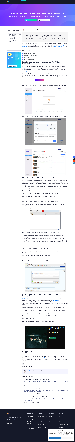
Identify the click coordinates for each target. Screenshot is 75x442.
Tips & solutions (41, 424)
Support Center (52, 421)
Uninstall (61, 427)
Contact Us (51, 419)
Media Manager (32, 2)
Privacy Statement (63, 440)
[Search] (19, 427)
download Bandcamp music (58, 46)
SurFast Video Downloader (30, 53)
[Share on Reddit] (74, 161)
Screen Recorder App (31, 425)
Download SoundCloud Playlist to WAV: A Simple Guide (37, 379)
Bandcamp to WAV (47, 188)
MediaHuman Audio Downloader (31, 55)
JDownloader (27, 57)
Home (23, 10)
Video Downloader (31, 416)
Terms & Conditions (63, 424)
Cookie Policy (58, 440)
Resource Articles (42, 429)
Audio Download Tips (28, 10)
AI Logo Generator (31, 428)
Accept (55, 438)
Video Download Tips (42, 416)
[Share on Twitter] (74, 159)
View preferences (67, 438)
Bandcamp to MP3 (26, 71)
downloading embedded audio (48, 357)
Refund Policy (62, 416)
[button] (72, 430)
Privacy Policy (62, 419)
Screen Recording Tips (43, 421)
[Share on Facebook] (74, 157)
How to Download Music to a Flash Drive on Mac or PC (37, 388)
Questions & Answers (42, 427)
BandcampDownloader (29, 59)
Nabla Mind (11, 2)
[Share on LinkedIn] (74, 163)
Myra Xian (27, 29)
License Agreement (63, 421)
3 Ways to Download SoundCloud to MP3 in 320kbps (36, 396)
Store (59, 2)
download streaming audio (29, 76)
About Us (51, 416)
